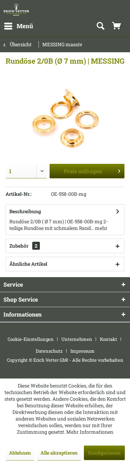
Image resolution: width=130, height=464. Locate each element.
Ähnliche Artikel (28, 264)
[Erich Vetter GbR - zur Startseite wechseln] (16, 9)
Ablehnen (20, 452)
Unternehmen (76, 339)
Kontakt (108, 339)
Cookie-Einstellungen (31, 339)
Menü (25, 26)
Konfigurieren (104, 452)
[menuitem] (18, 26)
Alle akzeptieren (59, 452)
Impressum (82, 351)
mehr (100, 228)
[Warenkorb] (118, 26)
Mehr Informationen (89, 432)
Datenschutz (49, 351)
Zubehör (23, 245)
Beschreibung (25, 211)
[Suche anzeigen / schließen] (100, 26)
